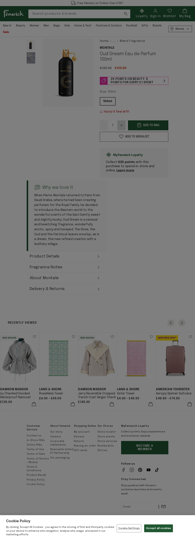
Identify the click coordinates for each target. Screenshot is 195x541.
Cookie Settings (129, 528)
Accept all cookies (158, 528)
